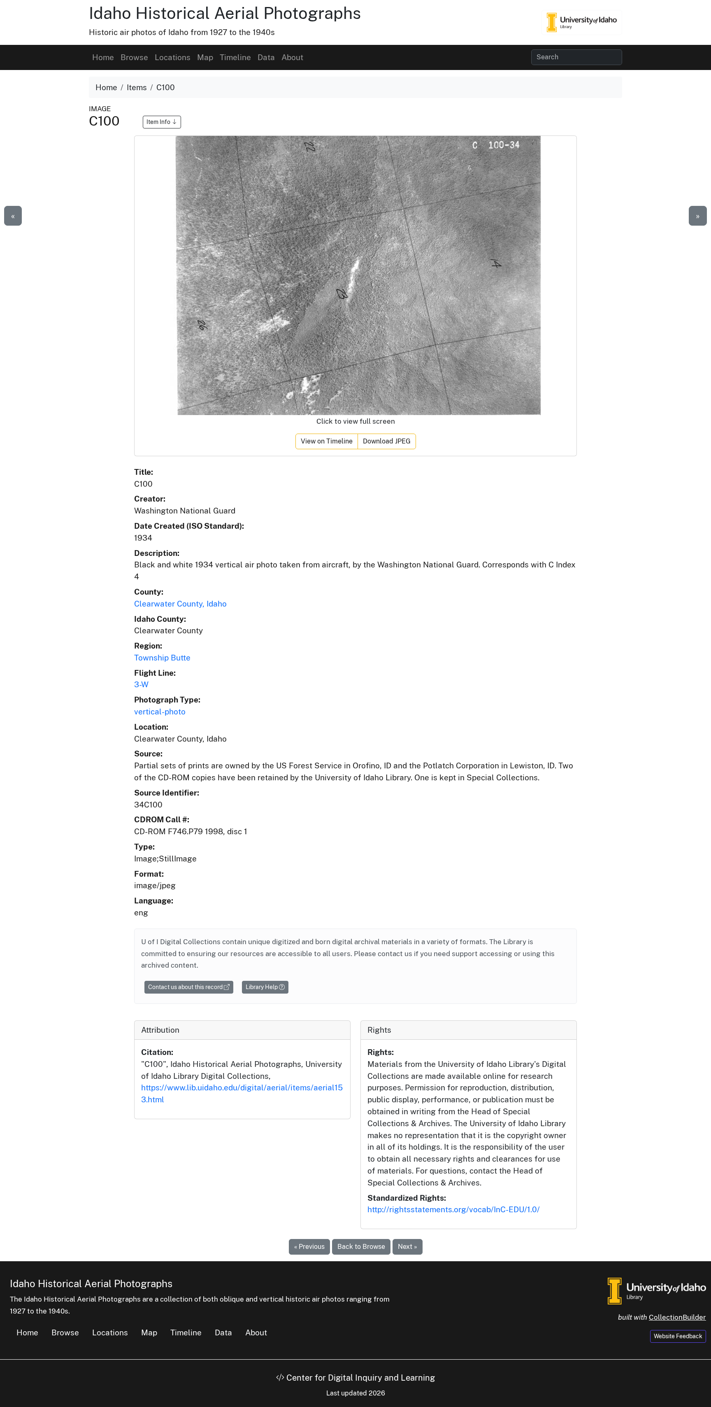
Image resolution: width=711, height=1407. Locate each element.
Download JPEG (387, 441)
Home (103, 57)
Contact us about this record (186, 987)
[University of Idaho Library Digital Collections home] (657, 1290)
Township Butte (162, 657)
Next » (407, 1247)
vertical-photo (160, 711)
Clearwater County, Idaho (180, 603)
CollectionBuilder (677, 1317)
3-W (141, 684)
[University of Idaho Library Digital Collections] (581, 22)
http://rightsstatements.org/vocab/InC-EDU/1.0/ (453, 1209)
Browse (134, 57)
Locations (173, 57)
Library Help (262, 987)
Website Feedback (678, 1336)
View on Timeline (327, 441)
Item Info (159, 122)
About (292, 57)
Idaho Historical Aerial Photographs (225, 13)
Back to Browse (361, 1247)
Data (266, 57)
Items (137, 87)
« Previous (309, 1247)
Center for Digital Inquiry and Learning (359, 1378)
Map (205, 57)
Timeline (235, 57)
